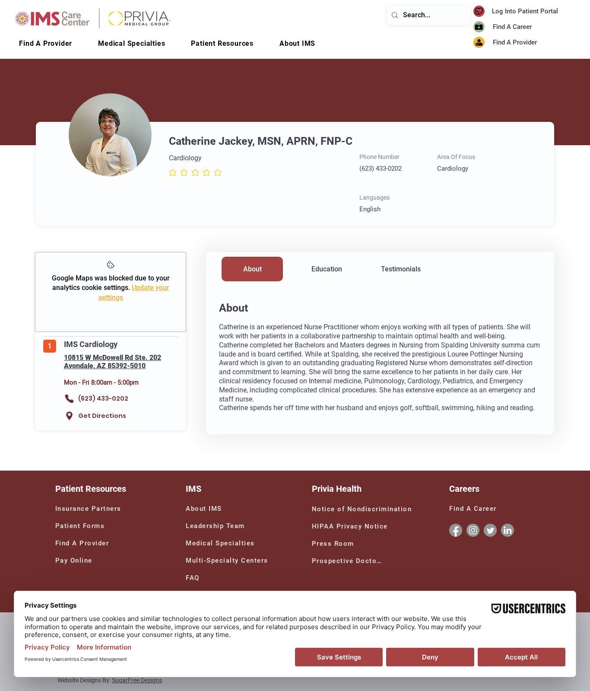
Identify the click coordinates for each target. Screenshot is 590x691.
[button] (297, 43)
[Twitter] (490, 530)
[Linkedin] (507, 530)
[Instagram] (472, 530)
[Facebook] (455, 530)
